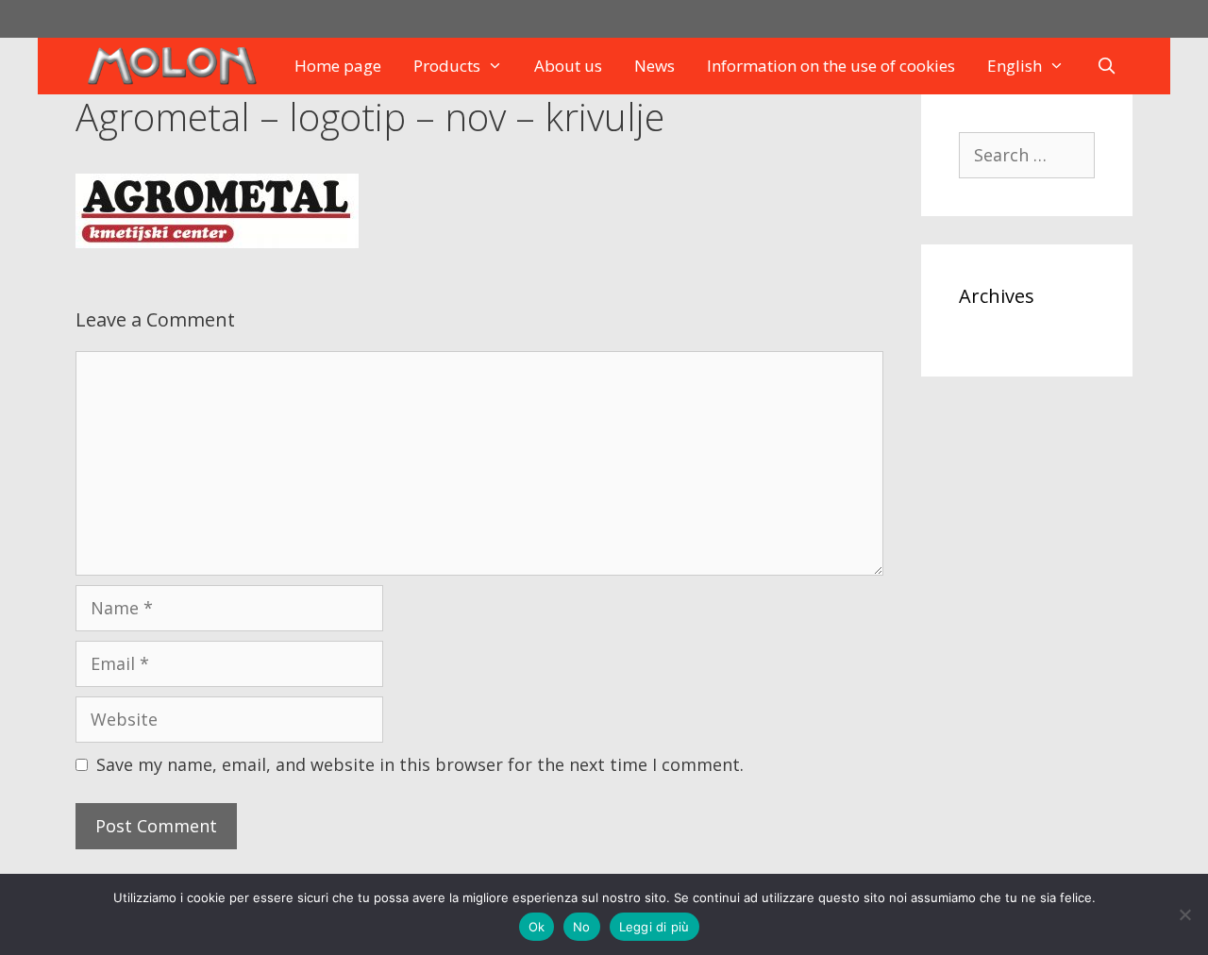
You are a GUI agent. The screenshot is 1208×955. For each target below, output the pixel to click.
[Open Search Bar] (1107, 66)
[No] (1184, 914)
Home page (337, 65)
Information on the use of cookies (831, 65)
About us (568, 65)
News (654, 65)
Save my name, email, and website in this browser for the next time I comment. (420, 764)
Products (446, 65)
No (582, 926)
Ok (536, 926)
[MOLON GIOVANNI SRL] (176, 66)
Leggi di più (654, 926)
